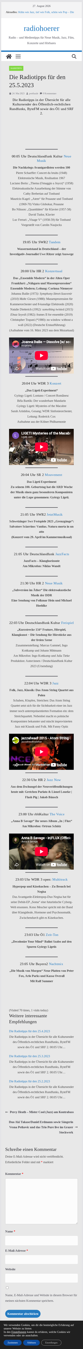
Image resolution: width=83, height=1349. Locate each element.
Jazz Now (53, 780)
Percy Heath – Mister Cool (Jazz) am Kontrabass (42, 1112)
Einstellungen (18, 1332)
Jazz (55, 683)
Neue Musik (54, 583)
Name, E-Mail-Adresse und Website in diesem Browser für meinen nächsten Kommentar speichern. (41, 1298)
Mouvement (53, 475)
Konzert (55, 383)
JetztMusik (55, 514)
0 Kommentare (49, 93)
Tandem (54, 242)
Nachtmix (56, 964)
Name (10, 1231)
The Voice (56, 814)
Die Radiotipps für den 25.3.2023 (29, 1056)
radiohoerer (41, 28)
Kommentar (14, 1173)
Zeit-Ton (52, 935)
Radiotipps (16, 68)
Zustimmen (13, 1342)
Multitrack (59, 879)
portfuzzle (33, 93)
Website (10, 1269)
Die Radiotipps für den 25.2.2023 (29, 1081)
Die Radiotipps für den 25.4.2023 (29, 1031)
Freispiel (67, 623)
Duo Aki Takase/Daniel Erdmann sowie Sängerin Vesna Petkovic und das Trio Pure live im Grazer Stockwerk (41, 1127)
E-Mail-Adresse (16, 1250)
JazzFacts (62, 554)
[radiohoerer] (9, 56)
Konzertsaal (53, 271)
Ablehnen (31, 1342)
